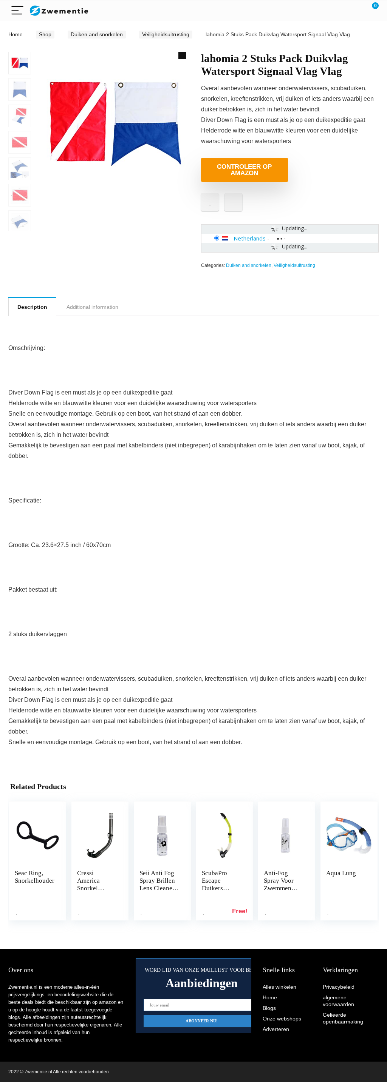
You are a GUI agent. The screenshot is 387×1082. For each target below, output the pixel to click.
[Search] (339, 11)
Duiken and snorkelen (97, 34)
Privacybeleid (338, 987)
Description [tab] (32, 307)
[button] (182, 55)
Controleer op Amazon (244, 170)
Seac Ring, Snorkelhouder (34, 876)
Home (15, 34)
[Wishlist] (355, 10)
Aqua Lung (341, 873)
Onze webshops (282, 1019)
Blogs (269, 1008)
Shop (45, 34)
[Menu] (17, 11)
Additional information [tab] (92, 307)
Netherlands (250, 238)
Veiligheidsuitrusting (165, 34)
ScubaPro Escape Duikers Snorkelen (215, 884)
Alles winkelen (279, 987)
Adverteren (276, 1029)
